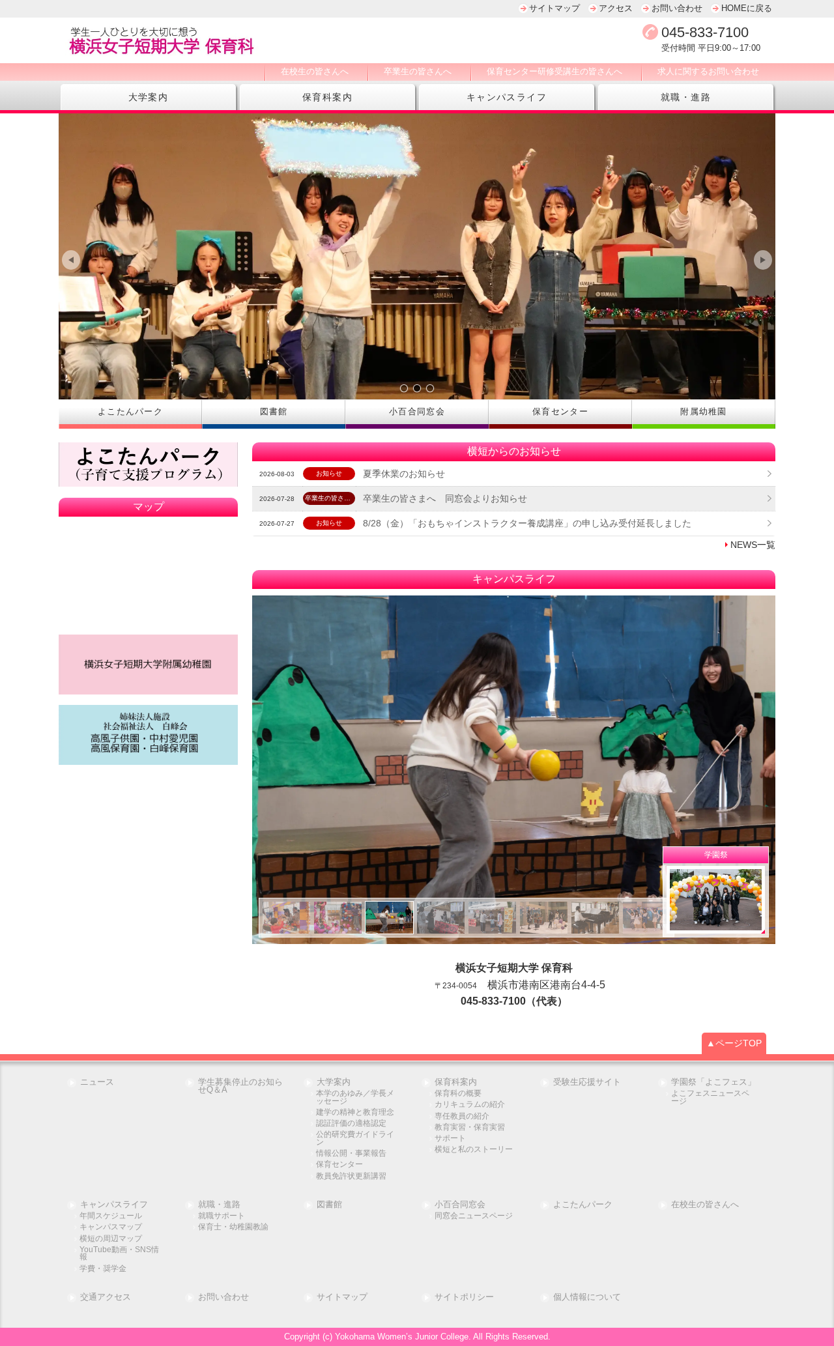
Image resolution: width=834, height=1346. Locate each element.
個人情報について (587, 1297)
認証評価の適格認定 (351, 1123)
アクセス (616, 8)
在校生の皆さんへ (315, 71)
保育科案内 (327, 97)
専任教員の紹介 (462, 1116)
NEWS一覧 (752, 544)
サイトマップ (554, 8)
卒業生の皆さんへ (418, 71)
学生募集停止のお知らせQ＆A (240, 1086)
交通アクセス (105, 1297)
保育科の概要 (458, 1093)
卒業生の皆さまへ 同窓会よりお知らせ (445, 498)
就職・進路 (686, 97)
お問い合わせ (677, 8)
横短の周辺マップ (110, 1238)
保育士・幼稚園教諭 (233, 1227)
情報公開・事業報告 (351, 1153)
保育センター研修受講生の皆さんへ (554, 71)
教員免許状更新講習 (351, 1176)
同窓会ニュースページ (474, 1216)
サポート (450, 1138)
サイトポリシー (464, 1297)
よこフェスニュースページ (710, 1097)
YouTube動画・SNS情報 (119, 1253)
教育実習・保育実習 (470, 1127)
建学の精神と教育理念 (355, 1112)
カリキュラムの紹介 (470, 1104)
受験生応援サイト (587, 1082)
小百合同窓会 (460, 1205)
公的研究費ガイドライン (355, 1138)
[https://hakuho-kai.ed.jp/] (148, 735)
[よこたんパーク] (148, 464)
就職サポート (221, 1216)
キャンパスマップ (110, 1227)
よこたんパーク (582, 1205)
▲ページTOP (734, 1043)
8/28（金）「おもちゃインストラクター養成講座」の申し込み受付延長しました (527, 523)
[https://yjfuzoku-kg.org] (148, 664)
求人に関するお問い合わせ (708, 71)
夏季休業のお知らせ (404, 473)
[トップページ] (277, 40)
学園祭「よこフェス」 (713, 1082)
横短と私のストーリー (474, 1149)
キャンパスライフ (507, 97)
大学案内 (148, 97)
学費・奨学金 (102, 1268)
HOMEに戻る (746, 8)
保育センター (339, 1164)
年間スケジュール (110, 1216)
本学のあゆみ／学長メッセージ (355, 1097)
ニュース (97, 1082)
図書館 (329, 1205)
